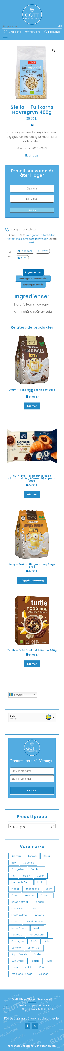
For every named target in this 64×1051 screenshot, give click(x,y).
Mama (15, 921)
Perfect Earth (36, 934)
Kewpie (29, 895)
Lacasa (39, 902)
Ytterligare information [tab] (33, 278)
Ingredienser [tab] (33, 272)
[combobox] (32, 826)
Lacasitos (17, 908)
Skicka (32, 210)
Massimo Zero (34, 921)
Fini (13, 875)
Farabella (36, 869)
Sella (47, 941)
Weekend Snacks (21, 974)
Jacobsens (32, 889)
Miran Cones (19, 928)
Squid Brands (19, 954)
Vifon (41, 967)
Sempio (16, 947)
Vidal (28, 967)
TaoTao (35, 960)
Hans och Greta (21, 882)
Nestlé (37, 928)
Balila (46, 856)
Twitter (44, 251)
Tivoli (49, 960)
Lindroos (39, 915)
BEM (13, 862)
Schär (34, 941)
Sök (59, 25)
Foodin (26, 875)
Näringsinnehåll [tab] (33, 284)
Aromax (16, 856)
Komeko (45, 895)
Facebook (26, 251)
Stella (32, 242)
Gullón (40, 875)
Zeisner (43, 974)
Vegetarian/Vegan (36, 239)
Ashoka (32, 856)
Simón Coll (34, 947)
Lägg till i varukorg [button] (32, 580)
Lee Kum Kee (19, 915)
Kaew (14, 895)
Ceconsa (28, 862)
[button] (54, 51)
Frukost (44, 235)
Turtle (14, 967)
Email (24, 257)
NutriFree (16, 934)
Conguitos (17, 869)
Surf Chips (17, 960)
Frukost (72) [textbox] (31, 827)
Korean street (19, 902)
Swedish (18, 694)
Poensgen (17, 941)
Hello (40, 882)
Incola (15, 889)
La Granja (35, 908)
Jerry (49, 889)
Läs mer (32, 406)
